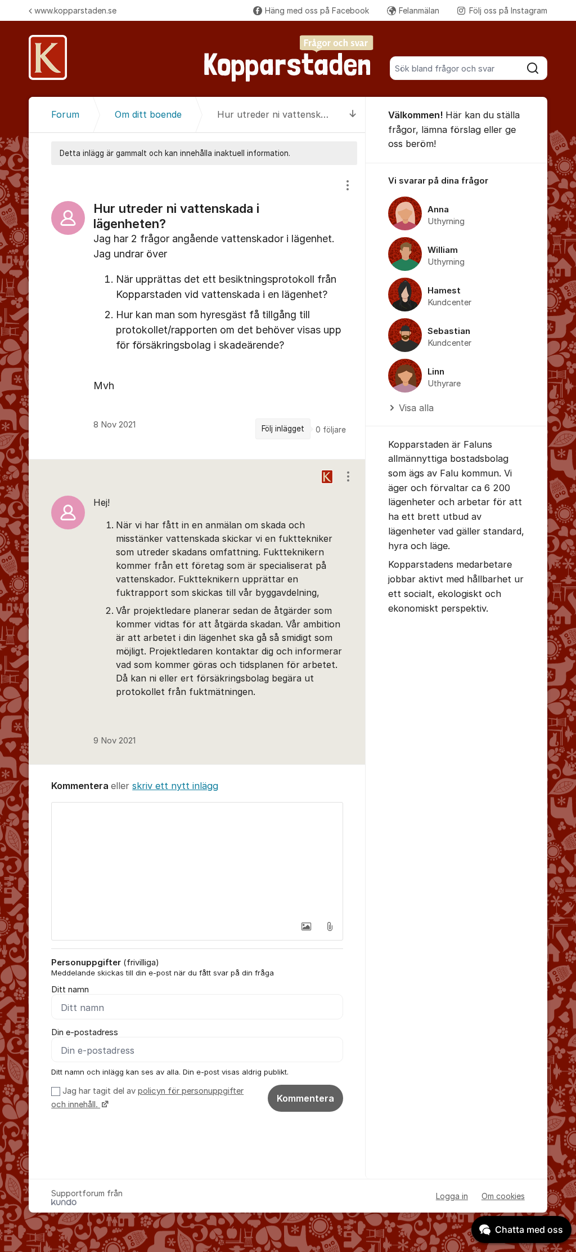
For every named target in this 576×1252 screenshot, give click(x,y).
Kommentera (305, 1098)
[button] (306, 926)
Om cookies (503, 1196)
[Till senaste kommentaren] (353, 114)
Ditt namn (70, 989)
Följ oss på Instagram (508, 10)
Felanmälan (419, 10)
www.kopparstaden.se (75, 10)
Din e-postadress (84, 1032)
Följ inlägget (283, 428)
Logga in (452, 1196)
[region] (197, 312)
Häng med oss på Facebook (317, 10)
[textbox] (197, 859)
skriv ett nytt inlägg (175, 785)
